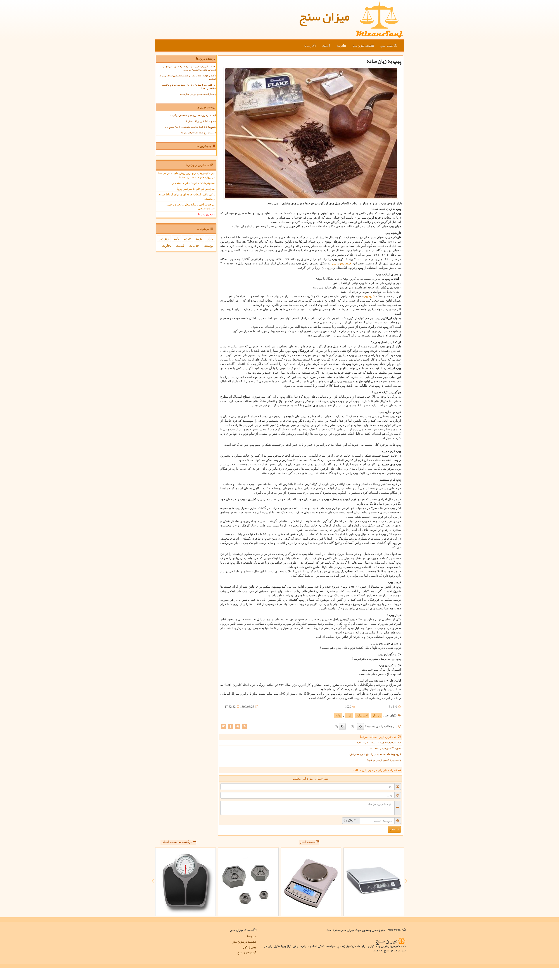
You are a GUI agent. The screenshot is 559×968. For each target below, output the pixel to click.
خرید (187, 238)
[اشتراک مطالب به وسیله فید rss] (244, 726)
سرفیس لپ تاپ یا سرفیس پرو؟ (196, 188)
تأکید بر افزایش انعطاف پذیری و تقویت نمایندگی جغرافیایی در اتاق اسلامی (187, 77)
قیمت (325, 46)
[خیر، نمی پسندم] (342, 726)
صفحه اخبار (308, 842)
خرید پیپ (369, 296)
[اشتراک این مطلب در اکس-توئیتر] (223, 726)
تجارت (166, 245)
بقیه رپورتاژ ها (206, 214)
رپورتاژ (377, 715)
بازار (349, 715)
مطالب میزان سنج (361, 46)
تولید (340, 46)
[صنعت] (248, 881)
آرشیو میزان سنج (246, 952)
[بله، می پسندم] (360, 726)
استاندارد (362, 715)
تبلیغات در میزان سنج (244, 941)
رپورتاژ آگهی (249, 947)
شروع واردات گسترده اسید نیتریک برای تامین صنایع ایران (375, 754)
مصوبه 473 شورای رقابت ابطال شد (385, 748)
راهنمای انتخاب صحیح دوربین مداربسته (198, 94)
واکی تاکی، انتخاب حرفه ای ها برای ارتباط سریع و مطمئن (187, 196)
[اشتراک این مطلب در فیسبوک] (230, 726)
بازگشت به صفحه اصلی (177, 842)
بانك (176, 238)
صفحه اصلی (387, 46)
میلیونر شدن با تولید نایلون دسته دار (193, 183)
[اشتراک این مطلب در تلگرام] (237, 726)
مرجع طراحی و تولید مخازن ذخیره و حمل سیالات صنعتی (190, 206)
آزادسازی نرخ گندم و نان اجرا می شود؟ (384, 760)
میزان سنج (324, 16)
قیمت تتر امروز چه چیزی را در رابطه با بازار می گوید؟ (378, 742)
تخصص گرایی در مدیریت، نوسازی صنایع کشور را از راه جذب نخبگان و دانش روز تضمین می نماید (189, 68)
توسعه (208, 245)
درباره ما (308, 46)
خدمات (194, 245)
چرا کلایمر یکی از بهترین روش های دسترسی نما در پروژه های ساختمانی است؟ (189, 86)
